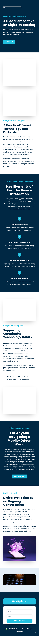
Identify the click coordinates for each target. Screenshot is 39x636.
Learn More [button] (9, 42)
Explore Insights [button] (19, 476)
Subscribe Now (19, 621)
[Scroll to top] (35, 632)
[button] (19, 582)
